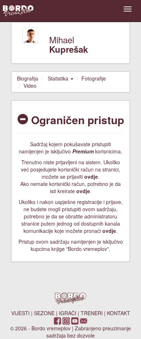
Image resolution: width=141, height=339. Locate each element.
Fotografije (93, 78)
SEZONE (44, 313)
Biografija (27, 78)
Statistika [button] (59, 78)
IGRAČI (67, 313)
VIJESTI (20, 313)
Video (30, 85)
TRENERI (92, 313)
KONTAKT (118, 313)
